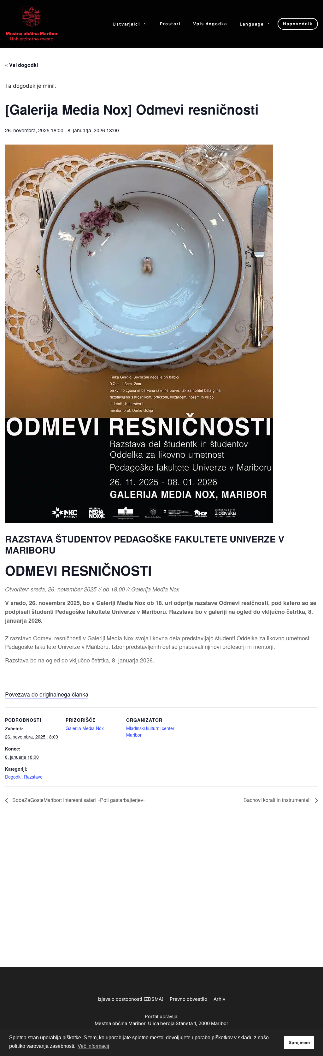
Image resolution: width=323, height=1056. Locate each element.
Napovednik (298, 23)
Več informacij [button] (93, 1046)
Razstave (33, 777)
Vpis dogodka (210, 24)
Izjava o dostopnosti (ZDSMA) (130, 999)
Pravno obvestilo (188, 999)
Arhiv (219, 999)
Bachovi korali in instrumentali (278, 800)
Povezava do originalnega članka (46, 694)
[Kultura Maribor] (32, 23)
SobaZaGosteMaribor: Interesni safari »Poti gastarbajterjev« (78, 800)
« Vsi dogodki (21, 64)
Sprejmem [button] (299, 1042)
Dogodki (13, 777)
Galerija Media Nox (85, 728)
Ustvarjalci (126, 23)
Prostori (170, 24)
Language (252, 23)
